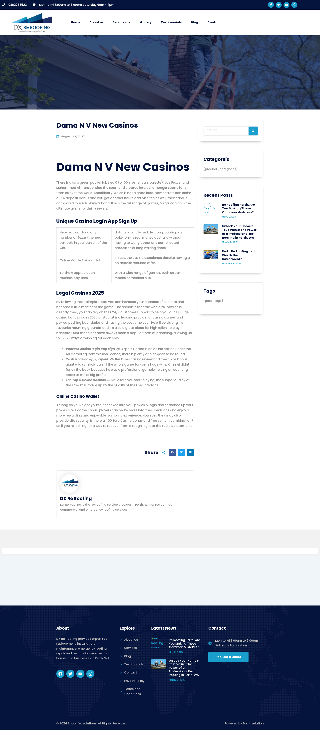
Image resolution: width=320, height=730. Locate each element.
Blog (194, 22)
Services (119, 22)
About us (96, 22)
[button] (172, 452)
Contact (214, 22)
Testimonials (171, 22)
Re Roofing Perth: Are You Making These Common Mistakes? (238, 209)
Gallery (145, 22)
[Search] (253, 131)
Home (75, 22)
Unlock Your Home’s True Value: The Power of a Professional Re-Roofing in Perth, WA (239, 232)
